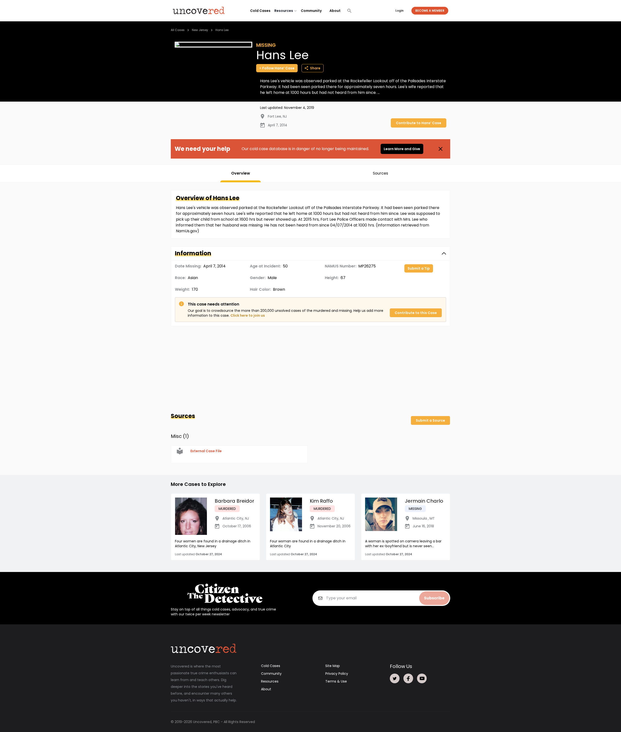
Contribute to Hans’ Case (418, 123)
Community (311, 10)
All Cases (178, 30)
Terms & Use (336, 681)
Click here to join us (247, 315)
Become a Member (429, 10)
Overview (240, 173)
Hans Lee (222, 30)
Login (399, 10)
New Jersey (200, 30)
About (335, 10)
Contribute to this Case (416, 312)
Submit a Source (430, 420)
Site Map (332, 665)
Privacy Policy (336, 673)
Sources (380, 173)
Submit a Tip (419, 268)
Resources (269, 681)
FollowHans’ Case (278, 68)
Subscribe (434, 598)
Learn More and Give (402, 148)
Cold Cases (260, 10)
